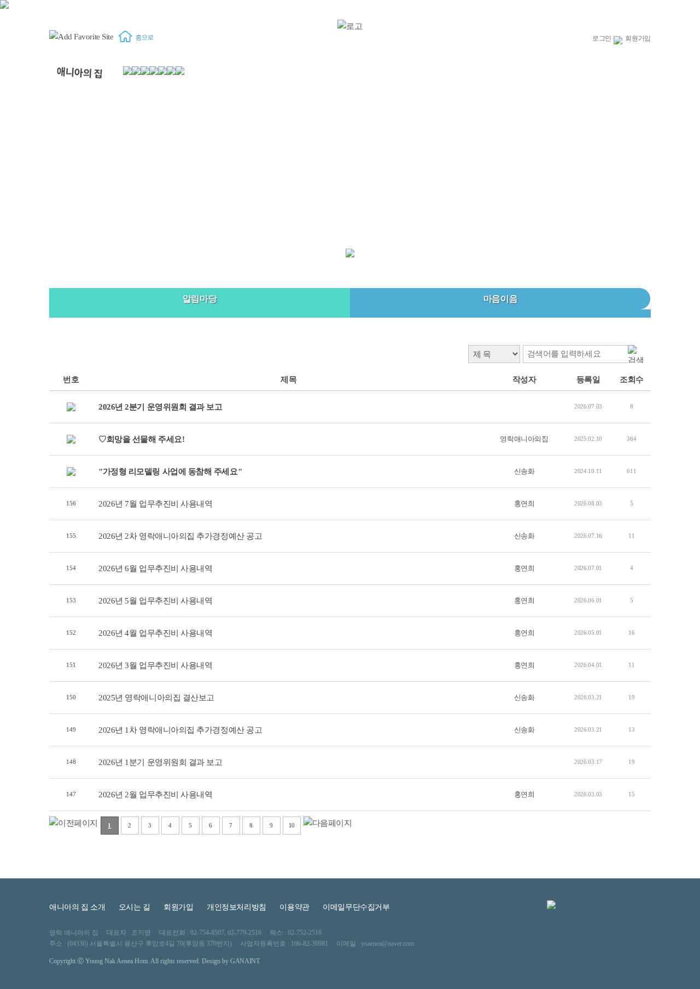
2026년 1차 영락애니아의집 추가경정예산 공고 (180, 730)
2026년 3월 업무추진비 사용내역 (155, 665)
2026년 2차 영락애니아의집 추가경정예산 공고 (180, 536)
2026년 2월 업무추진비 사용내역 (155, 794)
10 (292, 825)
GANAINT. (245, 961)
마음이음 (500, 298)
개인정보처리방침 (236, 907)
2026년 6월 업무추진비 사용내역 (155, 568)
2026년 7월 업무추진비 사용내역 (155, 503)
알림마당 (200, 298)
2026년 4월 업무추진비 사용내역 (155, 633)
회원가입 (638, 38)
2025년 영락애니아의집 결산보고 (156, 697)
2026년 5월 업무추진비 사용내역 (155, 600)
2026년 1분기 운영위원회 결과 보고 (160, 762)
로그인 (601, 38)
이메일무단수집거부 (356, 907)
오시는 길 (134, 907)
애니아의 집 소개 (77, 907)
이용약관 (294, 907)
